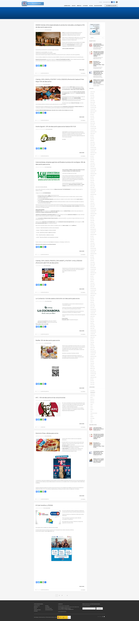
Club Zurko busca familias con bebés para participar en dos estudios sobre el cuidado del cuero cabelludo (98, 53)
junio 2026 (92, 95)
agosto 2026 (92, 91)
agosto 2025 (92, 112)
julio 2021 (91, 196)
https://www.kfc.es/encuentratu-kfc (68, 410)
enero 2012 (92, 382)
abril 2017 (92, 281)
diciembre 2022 (93, 168)
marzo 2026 (92, 100)
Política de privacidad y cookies (51, 617)
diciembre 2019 (93, 229)
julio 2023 (92, 156)
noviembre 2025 (93, 107)
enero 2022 (92, 187)
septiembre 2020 (93, 213)
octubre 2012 (92, 375)
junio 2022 (92, 178)
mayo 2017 (92, 279)
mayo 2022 (92, 180)
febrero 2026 (92, 102)
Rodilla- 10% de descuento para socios (48, 340)
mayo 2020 (92, 220)
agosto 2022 (92, 175)
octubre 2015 (92, 312)
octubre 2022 (92, 171)
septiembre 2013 (93, 356)
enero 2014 (92, 349)
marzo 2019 (92, 243)
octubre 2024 (92, 130)
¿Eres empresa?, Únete (106, 2)
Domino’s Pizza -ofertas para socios (47, 433)
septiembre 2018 (93, 253)
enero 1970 (92, 384)
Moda (91, 407)
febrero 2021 (92, 204)
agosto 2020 (92, 215)
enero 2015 (92, 328)
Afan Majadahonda (47, 400)
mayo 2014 (92, 342)
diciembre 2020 (93, 208)
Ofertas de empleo (93, 413)
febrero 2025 (92, 123)
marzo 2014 (92, 345)
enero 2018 (92, 265)
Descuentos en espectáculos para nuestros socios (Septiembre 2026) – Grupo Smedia (98, 63)
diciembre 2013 (93, 351)
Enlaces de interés (48, 608)
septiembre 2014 (93, 335)
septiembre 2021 (93, 194)
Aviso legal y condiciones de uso (39, 617)
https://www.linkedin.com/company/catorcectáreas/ (49, 237)
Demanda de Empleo (49, 609)
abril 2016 (92, 302)
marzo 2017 (92, 283)
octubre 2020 (92, 211)
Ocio (91, 411)
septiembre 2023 (93, 152)
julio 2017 (91, 276)
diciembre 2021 (93, 189)
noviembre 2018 (93, 250)
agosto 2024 (92, 133)
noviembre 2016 (93, 290)
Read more (81, 69)
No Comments (83, 73)
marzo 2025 (92, 121)
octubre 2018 (92, 251)
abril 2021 (92, 201)
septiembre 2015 (93, 314)
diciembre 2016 (93, 288)
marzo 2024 (92, 142)
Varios (91, 420)
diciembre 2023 (93, 147)
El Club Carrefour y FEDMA (44, 505)
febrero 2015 (92, 326)
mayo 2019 (92, 239)
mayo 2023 (92, 159)
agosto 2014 (92, 337)
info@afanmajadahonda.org (65, 608)
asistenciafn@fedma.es (69, 609)
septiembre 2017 (93, 272)
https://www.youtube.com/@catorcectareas (48, 232)
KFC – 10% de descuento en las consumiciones (50, 397)
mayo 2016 (92, 300)
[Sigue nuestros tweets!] (104, 616)
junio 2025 (92, 116)
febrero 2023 (92, 164)
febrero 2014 (92, 347)
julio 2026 (92, 93)
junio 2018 (92, 257)
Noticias (91, 409)
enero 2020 (92, 227)
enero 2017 (92, 286)
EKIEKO (63, 32)
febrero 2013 (92, 368)
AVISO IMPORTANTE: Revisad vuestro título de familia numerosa (98, 45)
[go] (102, 38)
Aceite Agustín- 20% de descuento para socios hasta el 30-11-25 (56, 126)
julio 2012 (91, 378)
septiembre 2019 (93, 234)
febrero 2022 (92, 185)
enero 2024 (92, 145)
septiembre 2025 (93, 110)
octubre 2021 (92, 192)
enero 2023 (92, 166)
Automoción (92, 395)
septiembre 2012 (93, 377)
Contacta (100, 2)
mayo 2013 (92, 363)
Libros (91, 406)
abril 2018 (92, 260)
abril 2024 (92, 140)
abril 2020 (92, 222)
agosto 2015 (92, 316)
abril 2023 (92, 161)
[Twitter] (114, 2)
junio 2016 (92, 298)
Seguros (91, 416)
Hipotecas (92, 402)
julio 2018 (92, 255)
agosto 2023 (92, 154)
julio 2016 (91, 297)
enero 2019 (92, 246)
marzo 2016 (92, 304)
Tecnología (92, 418)
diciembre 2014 (93, 330)
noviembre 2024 (93, 128)
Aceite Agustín (64, 131)
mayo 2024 (92, 138)
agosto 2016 (92, 295)
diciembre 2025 (93, 105)
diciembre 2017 (93, 267)
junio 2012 (92, 380)
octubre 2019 (92, 232)
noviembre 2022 (93, 170)
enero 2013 (92, 370)
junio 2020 (92, 218)
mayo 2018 (92, 258)
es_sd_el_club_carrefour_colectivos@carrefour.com (45, 531)
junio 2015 (92, 319)
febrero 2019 (92, 244)
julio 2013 (91, 359)
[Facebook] (112, 2)
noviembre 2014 (93, 331)
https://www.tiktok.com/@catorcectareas (46, 234)
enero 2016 (92, 307)
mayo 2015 (92, 321)
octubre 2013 (92, 354)
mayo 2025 (92, 117)
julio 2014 (91, 338)
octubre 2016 (92, 291)
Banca (91, 397)
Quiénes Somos (37, 605)
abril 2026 (92, 98)
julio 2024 (92, 135)
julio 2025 (92, 114)
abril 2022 (92, 182)
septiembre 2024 (93, 131)
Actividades (92, 390)
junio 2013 (92, 361)
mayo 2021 (92, 199)
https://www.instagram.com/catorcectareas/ (48, 230)
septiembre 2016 (93, 293)
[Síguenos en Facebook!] (102, 616)
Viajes (91, 421)
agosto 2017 (92, 274)
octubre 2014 (92, 333)
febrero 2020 (92, 225)
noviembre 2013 (93, 352)
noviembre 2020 (93, 210)
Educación (92, 400)
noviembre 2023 (93, 149)
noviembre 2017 (93, 269)
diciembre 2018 (93, 248)
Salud (91, 414)
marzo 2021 (92, 203)
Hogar (91, 404)
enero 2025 (92, 124)
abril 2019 (92, 241)
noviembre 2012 (93, 373)
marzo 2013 (92, 366)
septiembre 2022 (93, 173)
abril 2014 (92, 344)
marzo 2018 (92, 262)
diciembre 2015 (93, 309)
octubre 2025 (92, 109)
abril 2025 (92, 119)
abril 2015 (92, 323)
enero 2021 (92, 206)
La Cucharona (65, 303)
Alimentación (43, 73)
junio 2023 (92, 157)
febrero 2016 (92, 305)
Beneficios (47, 73)
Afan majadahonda (46, 84)
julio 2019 (91, 236)
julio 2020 (92, 217)
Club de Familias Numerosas (45, 110)
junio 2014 (92, 340)
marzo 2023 (92, 163)
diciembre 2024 (93, 126)
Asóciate (46, 605)
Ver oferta (64, 139)
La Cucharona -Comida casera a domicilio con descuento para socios (58, 298)
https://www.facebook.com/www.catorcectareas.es (50, 227)
